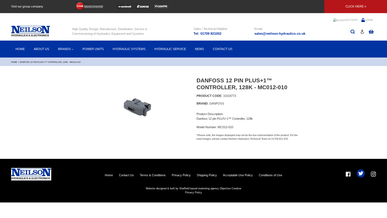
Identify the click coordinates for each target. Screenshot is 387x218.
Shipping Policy (207, 175)
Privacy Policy (181, 175)
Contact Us (126, 175)
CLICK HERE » (355, 6)
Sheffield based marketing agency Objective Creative (210, 188)
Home (14, 62)
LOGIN (369, 20)
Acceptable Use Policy (238, 175)
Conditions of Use (270, 175)
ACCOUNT (351, 20)
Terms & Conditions (153, 175)
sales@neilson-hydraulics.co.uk (279, 34)
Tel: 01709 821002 (207, 34)
